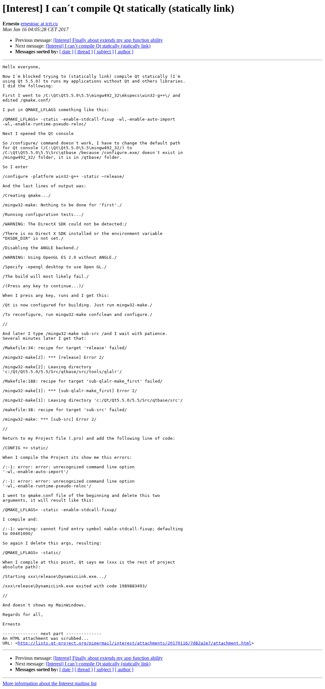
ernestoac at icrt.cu (39, 23)
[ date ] (66, 51)
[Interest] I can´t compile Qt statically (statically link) (98, 46)
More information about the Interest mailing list (49, 683)
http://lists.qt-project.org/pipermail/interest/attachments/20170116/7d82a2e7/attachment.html (134, 643)
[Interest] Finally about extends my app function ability (108, 40)
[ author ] (124, 51)
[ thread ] (84, 51)
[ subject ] (104, 51)
